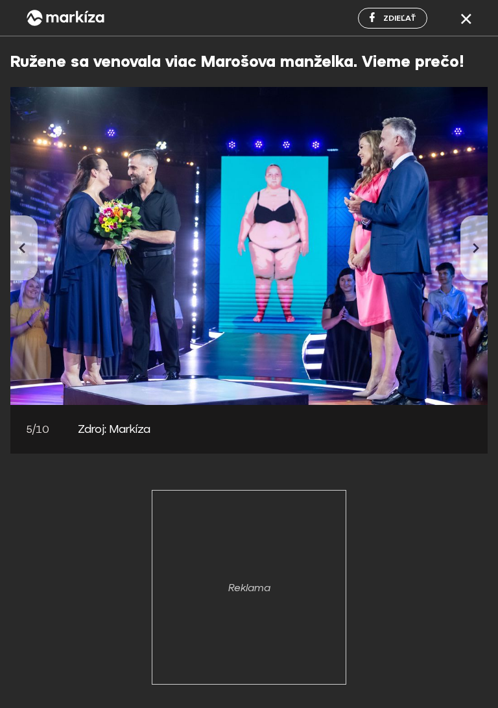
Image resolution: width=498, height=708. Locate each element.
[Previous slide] (24, 247)
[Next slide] (474, 247)
